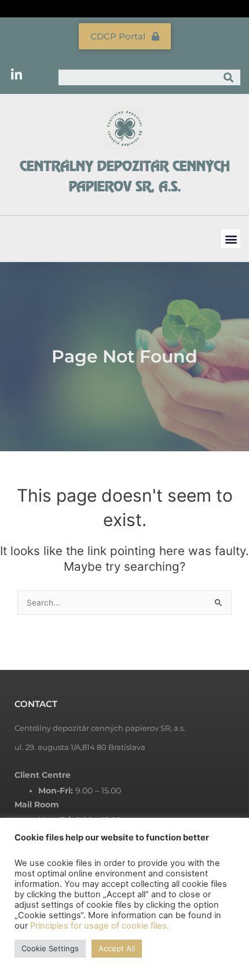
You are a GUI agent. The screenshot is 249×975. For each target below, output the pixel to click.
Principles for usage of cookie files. (99, 925)
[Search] (229, 77)
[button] (230, 238)
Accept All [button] (116, 948)
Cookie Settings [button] (50, 948)
